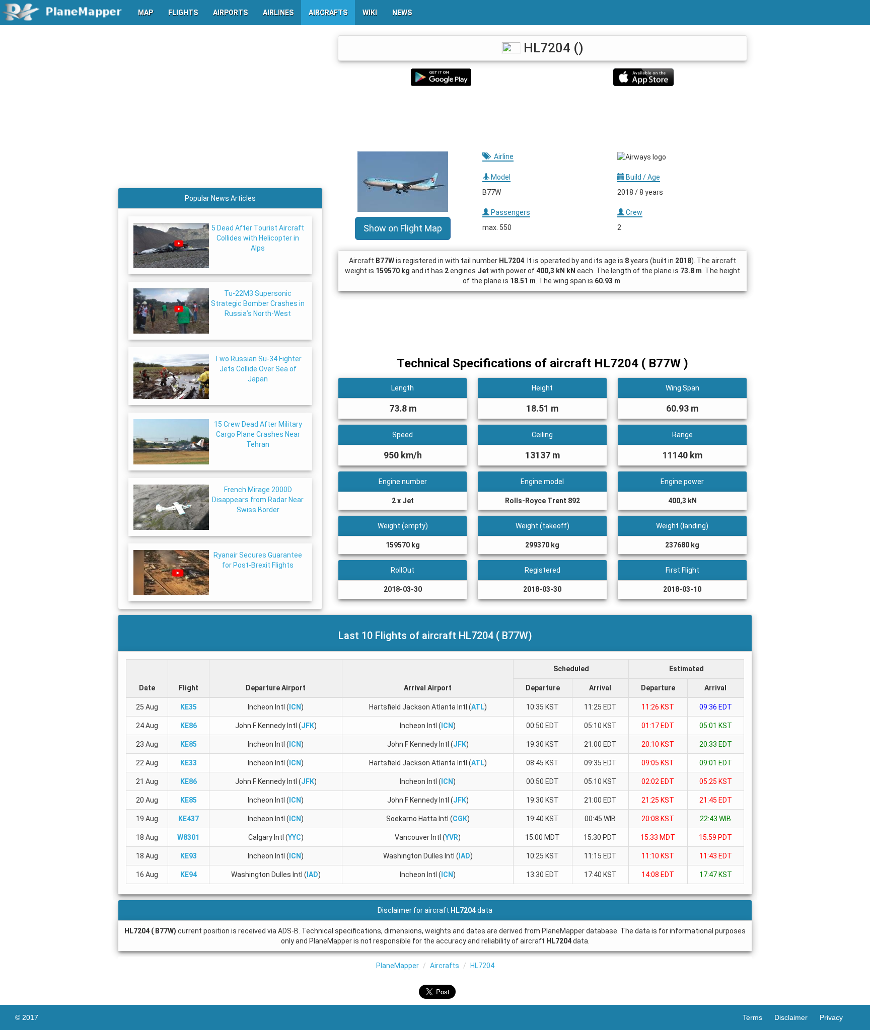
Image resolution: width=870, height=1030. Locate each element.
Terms (758, 1017)
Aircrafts (444, 966)
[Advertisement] (542, 118)
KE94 (188, 874)
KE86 (188, 726)
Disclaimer (797, 1017)
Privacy (837, 1017)
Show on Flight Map (403, 228)
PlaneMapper (397, 966)
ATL (477, 707)
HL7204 (482, 966)
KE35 (188, 707)
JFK (307, 726)
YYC (294, 837)
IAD (464, 856)
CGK (460, 819)
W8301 (188, 837)
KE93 (188, 856)
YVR (451, 837)
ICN (295, 707)
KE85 (188, 744)
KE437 (188, 819)
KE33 (188, 763)
